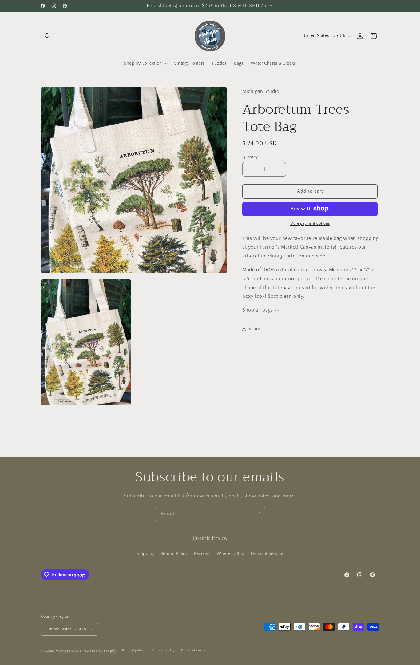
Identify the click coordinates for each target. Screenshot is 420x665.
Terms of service (194, 650)
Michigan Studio (69, 651)
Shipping (145, 553)
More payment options (310, 223)
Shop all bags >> (260, 310)
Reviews (202, 553)
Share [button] (254, 328)
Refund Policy (174, 553)
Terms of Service (266, 553)
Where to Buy (230, 553)
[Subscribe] (258, 514)
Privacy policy (163, 650)
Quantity (250, 157)
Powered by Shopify (99, 651)
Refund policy (133, 650)
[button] (47, 36)
